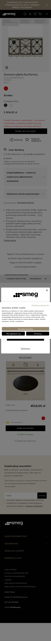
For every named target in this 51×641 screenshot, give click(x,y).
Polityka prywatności (40, 305)
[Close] (47, 290)
